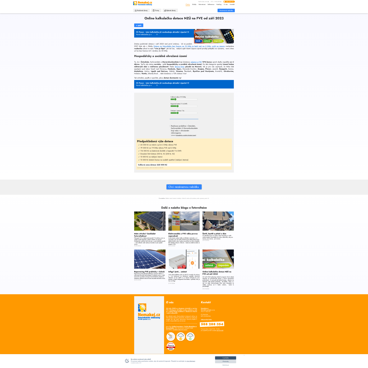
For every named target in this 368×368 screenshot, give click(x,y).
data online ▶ (203, 1)
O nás (226, 4)
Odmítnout (225, 365)
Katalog (219, 4)
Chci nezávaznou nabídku (184, 187)
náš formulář (219, 330)
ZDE (154, 34)
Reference (211, 4)
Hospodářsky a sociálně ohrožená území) (186, 135)
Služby (194, 4)
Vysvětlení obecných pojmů (179, 330)
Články (188, 4)
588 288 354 (230, 2)
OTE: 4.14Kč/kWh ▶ (216, 1)
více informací (191, 361)
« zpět (138, 25)
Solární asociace (177, 326)
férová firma (179, 66)
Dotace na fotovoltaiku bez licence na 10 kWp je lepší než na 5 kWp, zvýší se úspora (189, 46)
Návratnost (202, 4)
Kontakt (232, 4)
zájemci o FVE (196, 62)
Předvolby (226, 361)
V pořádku (226, 358)
